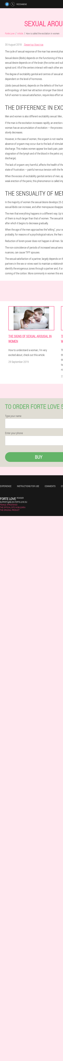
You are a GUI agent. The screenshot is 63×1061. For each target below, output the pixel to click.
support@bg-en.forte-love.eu (13, 502)
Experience (5, 486)
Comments (50, 486)
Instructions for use (28, 486)
